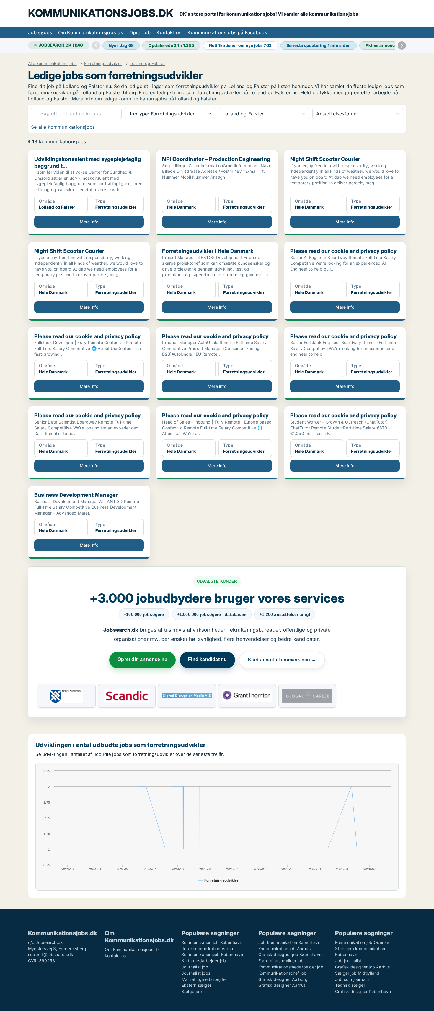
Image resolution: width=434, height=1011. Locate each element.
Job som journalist (353, 979)
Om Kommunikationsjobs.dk (90, 32)
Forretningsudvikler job (281, 960)
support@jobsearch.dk (50, 954)
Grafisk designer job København (290, 954)
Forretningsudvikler (103, 63)
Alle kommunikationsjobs (52, 63)
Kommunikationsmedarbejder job (290, 966)
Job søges (40, 32)
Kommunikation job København (212, 942)
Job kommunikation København (289, 942)
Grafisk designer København (363, 991)
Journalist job (195, 966)
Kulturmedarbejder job (204, 960)
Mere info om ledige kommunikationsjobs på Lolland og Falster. (145, 99)
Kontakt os (169, 32)
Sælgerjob (192, 991)
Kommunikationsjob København (212, 954)
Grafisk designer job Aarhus (362, 966)
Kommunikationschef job (282, 973)
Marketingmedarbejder (204, 979)
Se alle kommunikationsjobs (63, 127)
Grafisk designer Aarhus (282, 985)
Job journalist (348, 960)
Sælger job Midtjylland (357, 973)
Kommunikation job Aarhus (284, 948)
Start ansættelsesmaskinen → (282, 659)
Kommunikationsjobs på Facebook (227, 32)
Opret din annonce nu (142, 659)
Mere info (89, 221)
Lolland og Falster (147, 63)
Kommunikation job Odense (362, 942)
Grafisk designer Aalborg (283, 979)
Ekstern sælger (196, 985)
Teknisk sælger (350, 985)
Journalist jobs (196, 973)
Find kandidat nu (207, 659)
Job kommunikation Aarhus (208, 948)
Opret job (140, 32)
